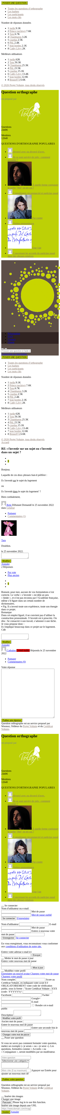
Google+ (36, 998)
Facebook (6, 995)
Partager (12, 513)
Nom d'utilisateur (10, 924)
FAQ (10, 336)
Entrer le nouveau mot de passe (17, 1024)
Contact (12, 339)
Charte (11, 342)
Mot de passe (38, 911)
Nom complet (8, 979)
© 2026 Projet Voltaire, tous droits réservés (22, 85)
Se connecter (22, 937)
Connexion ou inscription (14, 354)
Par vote (12, 572)
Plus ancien (13, 575)
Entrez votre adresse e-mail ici (16, 952)
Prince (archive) (18, 31)
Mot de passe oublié (42, 915)
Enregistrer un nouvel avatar (15, 973)
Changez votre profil (11, 976)
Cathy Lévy (16, 48)
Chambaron (16, 37)
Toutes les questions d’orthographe (25, 8)
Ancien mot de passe (11, 1021)
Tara (12, 34)
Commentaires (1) (17, 516)
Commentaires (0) (17, 661)
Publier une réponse (12, 720)
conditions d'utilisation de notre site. (24, 946)
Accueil (5, 442)
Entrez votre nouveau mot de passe (18, 961)
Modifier (6, 561)
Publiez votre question (13, 1079)
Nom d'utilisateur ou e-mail (15, 908)
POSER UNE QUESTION (14, 3)
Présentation (14, 333)
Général (11, 507)
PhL (12, 42)
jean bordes (16, 45)
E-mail (52, 924)
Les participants (16, 14)
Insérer (6, 1112)
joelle (13, 28)
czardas (14, 39)
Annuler (5, 564)
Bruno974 (15, 79)
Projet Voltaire (30, 726)
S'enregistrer (23, 918)
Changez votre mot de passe (44, 973)
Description (7, 1015)
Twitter (45, 995)
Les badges (13, 11)
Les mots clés (14, 17)
